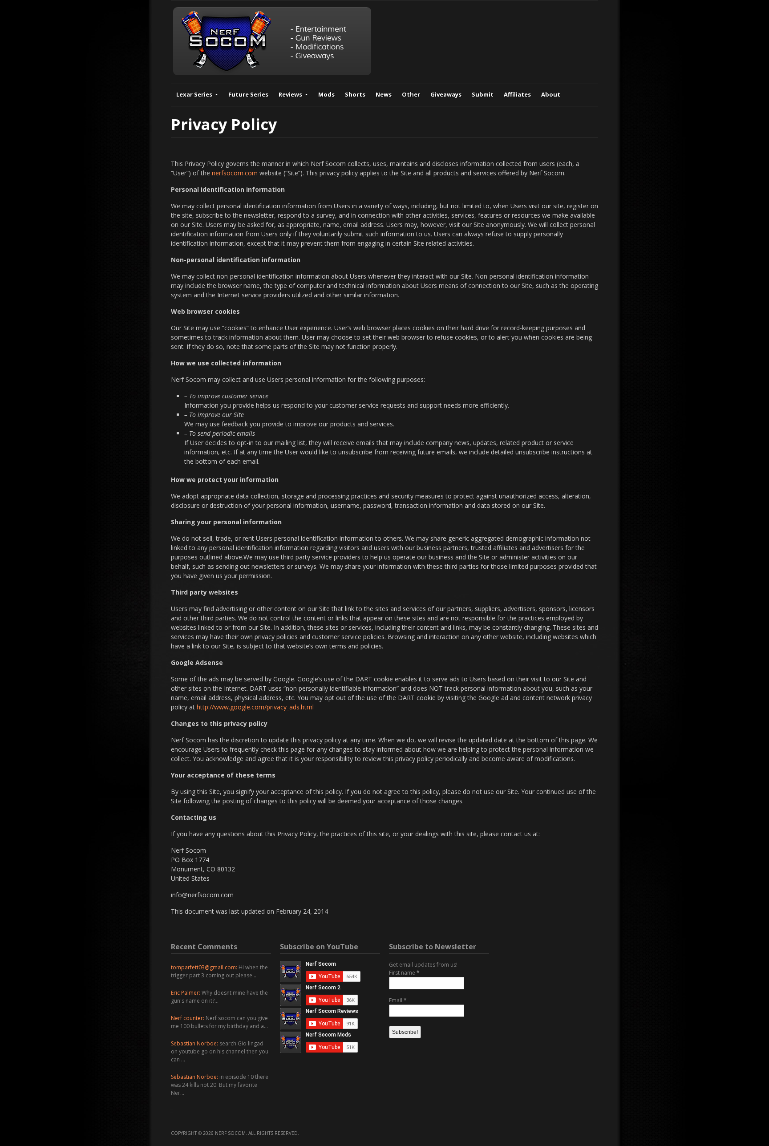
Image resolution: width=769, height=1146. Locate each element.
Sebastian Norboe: (194, 1043)
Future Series (248, 94)
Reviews (290, 94)
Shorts (355, 94)
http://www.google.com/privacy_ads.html (255, 707)
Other (411, 94)
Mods (326, 94)
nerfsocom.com (235, 173)
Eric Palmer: (185, 992)
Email (398, 1000)
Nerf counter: (187, 1018)
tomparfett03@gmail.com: (204, 967)
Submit (483, 94)
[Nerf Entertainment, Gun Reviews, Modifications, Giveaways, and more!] (272, 73)
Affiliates (517, 94)
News (384, 94)
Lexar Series (194, 94)
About (550, 94)
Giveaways (445, 94)
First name (404, 972)
